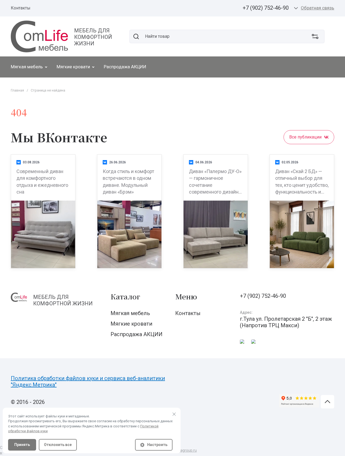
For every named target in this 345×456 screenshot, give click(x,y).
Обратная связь (317, 8)
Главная (17, 90)
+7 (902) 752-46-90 (266, 8)
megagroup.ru (184, 450)
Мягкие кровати (131, 323)
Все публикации (305, 137)
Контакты (20, 8)
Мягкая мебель (130, 313)
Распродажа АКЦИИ (137, 334)
